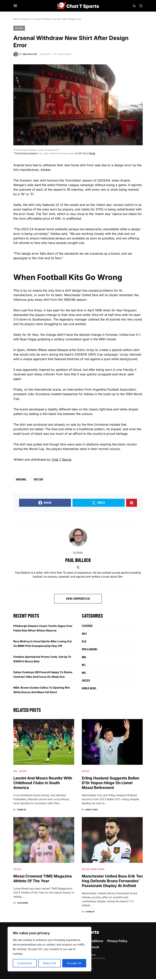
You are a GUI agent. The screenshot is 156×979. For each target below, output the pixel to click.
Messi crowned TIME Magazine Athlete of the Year (42, 878)
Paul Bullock (78, 560)
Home (16, 19)
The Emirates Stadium (26, 153)
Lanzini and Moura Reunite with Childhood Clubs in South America (42, 783)
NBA (84, 657)
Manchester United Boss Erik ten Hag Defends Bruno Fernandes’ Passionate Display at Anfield (112, 881)
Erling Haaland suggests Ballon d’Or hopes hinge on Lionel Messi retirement (110, 783)
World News (89, 688)
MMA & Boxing (89, 649)
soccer (38, 479)
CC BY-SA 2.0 (82, 153)
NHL (84, 672)
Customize (25, 963)
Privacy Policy (117, 941)
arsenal (21, 479)
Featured (87, 625)
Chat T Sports (61, 459)
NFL (84, 665)
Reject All (49, 963)
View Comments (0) (78, 598)
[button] (15, 5)
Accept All (74, 963)
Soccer (26, 19)
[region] (49, 949)
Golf (84, 633)
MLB (84, 641)
